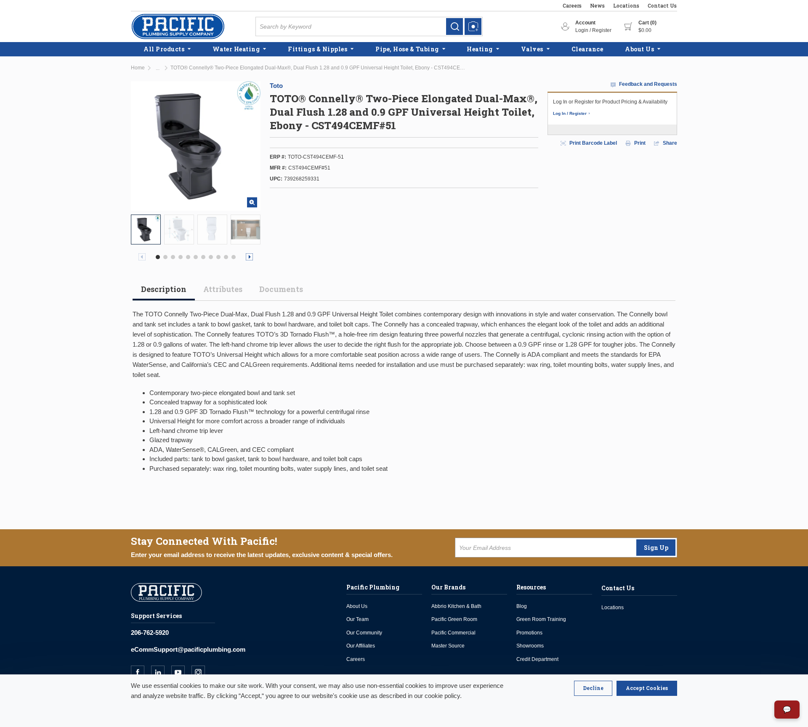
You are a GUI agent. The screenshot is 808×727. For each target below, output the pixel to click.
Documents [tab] (281, 289)
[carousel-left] (142, 257)
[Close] (593, 688)
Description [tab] (163, 289)
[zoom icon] (252, 202)
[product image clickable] (146, 229)
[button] (158, 257)
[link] (454, 26)
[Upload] (473, 26)
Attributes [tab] (222, 289)
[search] (454, 26)
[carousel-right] (249, 257)
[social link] (141, 672)
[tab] (164, 292)
